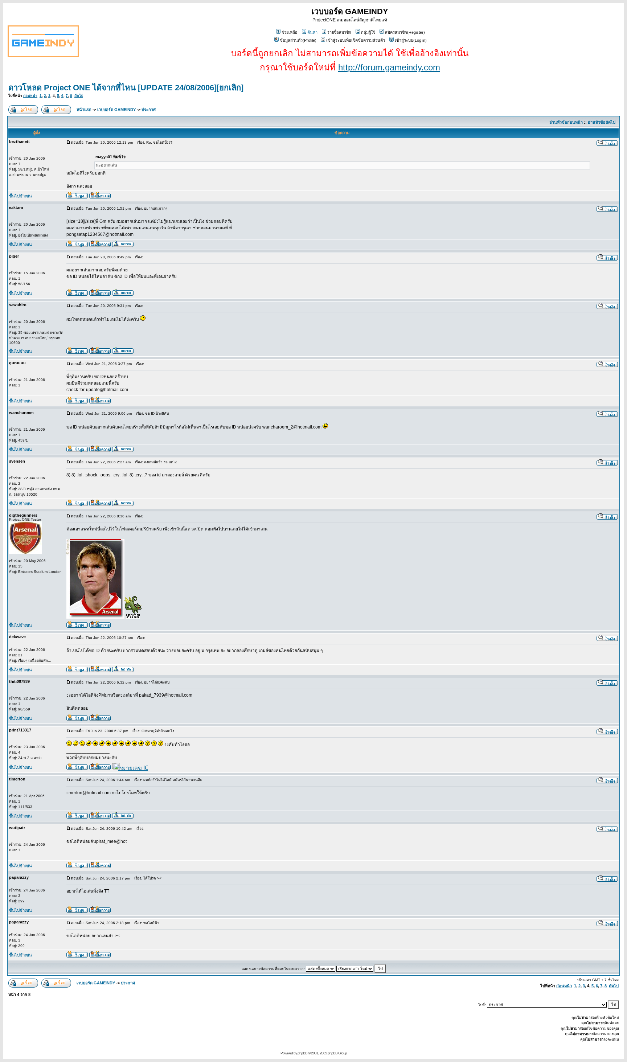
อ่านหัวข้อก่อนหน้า (566, 122)
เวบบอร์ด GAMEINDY (116, 109)
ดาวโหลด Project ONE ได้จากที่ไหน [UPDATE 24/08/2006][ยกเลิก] (125, 87)
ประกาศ (149, 109)
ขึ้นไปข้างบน (20, 196)
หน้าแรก (84, 109)
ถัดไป (78, 96)
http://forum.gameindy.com (389, 67)
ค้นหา (312, 32)
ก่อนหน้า (30, 96)
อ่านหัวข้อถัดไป (601, 122)
